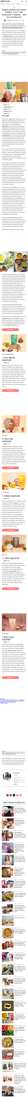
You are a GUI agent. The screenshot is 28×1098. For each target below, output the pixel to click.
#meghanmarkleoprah (18, 700)
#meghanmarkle (10, 700)
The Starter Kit (5, 318)
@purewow (2, 698)
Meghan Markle (8, 36)
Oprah (23, 30)
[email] (20, 795)
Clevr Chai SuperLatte (7, 439)
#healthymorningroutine (5, 702)
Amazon (25, 352)
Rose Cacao (20, 644)
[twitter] (14, 795)
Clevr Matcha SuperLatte (8, 358)
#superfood (22, 699)
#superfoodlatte (3, 700)
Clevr (15, 41)
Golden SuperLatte (12, 496)
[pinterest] (1, 100)
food (14, 7)
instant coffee (13, 571)
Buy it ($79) (10, 329)
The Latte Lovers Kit (11, 323)
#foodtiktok (13, 702)
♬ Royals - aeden (4, 703)
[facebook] (11, 795)
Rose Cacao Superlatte (8, 638)
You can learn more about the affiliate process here (12, 27)
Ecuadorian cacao (11, 650)
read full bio (15, 784)
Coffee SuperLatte (12, 558)
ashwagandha (6, 135)
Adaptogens (5, 126)
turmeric (16, 503)
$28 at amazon (10, 390)
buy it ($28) (10, 677)
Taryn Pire (9, 20)
